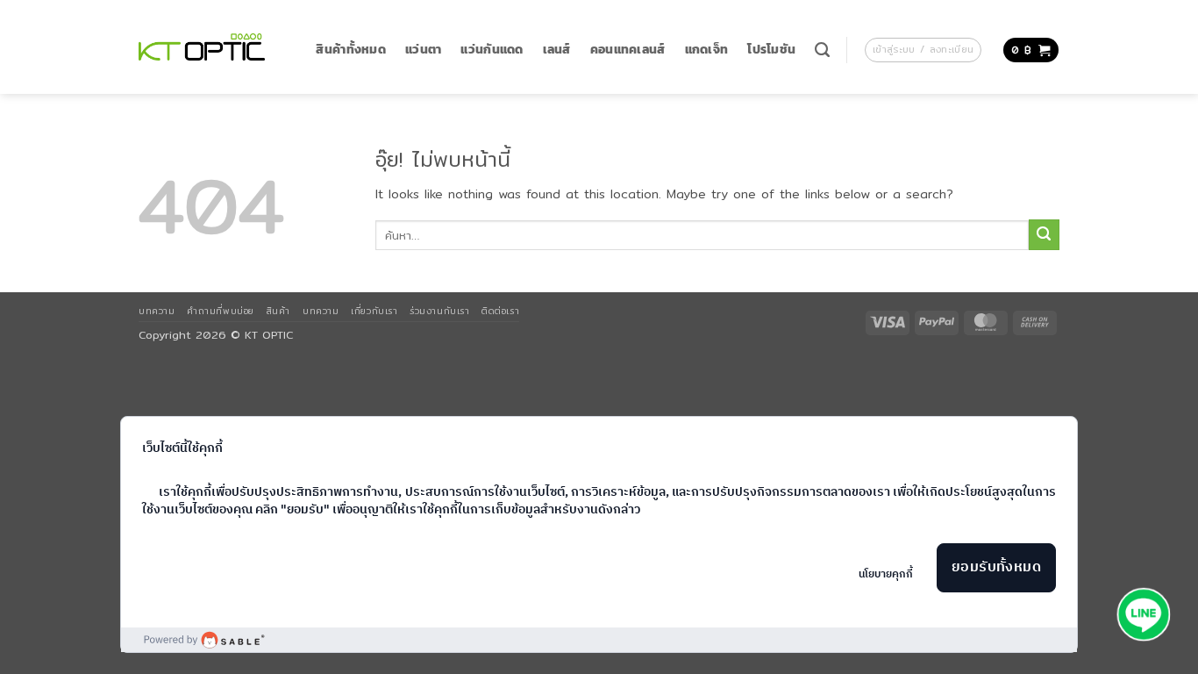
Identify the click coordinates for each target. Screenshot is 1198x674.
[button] (923, 50)
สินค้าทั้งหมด (351, 49)
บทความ (157, 311)
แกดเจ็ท (707, 49)
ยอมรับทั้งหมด (997, 567)
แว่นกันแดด (491, 49)
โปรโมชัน (771, 49)
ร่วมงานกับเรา (439, 311)
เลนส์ (557, 49)
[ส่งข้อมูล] (1044, 234)
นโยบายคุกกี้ (886, 574)
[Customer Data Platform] (599, 640)
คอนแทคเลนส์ (628, 49)
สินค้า (278, 311)
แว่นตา (423, 49)
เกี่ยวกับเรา (374, 311)
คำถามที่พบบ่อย (220, 311)
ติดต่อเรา (500, 311)
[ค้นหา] (822, 50)
